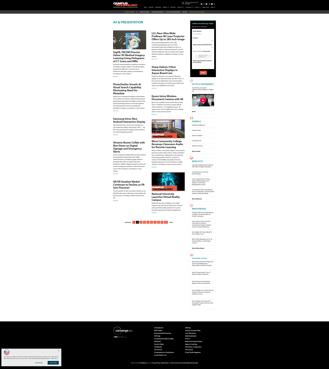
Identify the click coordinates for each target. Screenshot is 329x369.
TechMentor (158, 347)
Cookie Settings (39, 362)
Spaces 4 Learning (191, 344)
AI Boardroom (158, 328)
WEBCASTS (197, 161)
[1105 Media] (123, 346)
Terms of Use (175, 363)
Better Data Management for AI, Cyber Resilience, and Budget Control (202, 241)
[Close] (58, 350)
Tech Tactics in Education (193, 347)
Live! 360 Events (190, 333)
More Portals (196, 151)
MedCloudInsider (190, 336)
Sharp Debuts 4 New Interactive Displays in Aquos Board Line (165, 70)
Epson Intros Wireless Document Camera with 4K (167, 97)
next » (171, 222)
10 (166, 222)
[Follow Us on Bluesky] (206, 4)
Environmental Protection (162, 333)
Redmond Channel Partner (193, 341)
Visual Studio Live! (160, 355)
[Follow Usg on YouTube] (212, 4)
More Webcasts (197, 199)
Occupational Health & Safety (164, 339)
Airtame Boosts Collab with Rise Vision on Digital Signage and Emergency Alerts (129, 147)
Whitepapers (199, 208)
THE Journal (189, 350)
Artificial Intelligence (198, 125)
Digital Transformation (173, 12)
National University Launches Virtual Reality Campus (166, 196)
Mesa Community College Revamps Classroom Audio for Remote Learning (167, 144)
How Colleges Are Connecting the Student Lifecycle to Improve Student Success (203, 292)
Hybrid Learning (144, 12)
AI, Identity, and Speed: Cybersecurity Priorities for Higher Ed (203, 89)
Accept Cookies (53, 362)
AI (137, 12)
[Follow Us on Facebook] (209, 4)
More (212, 7)
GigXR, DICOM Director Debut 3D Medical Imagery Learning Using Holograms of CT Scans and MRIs (129, 56)
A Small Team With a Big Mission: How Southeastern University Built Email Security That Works (203, 191)
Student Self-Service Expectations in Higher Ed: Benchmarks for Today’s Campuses (203, 214)
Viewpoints (158, 7)
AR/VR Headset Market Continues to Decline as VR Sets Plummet (128, 184)
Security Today (159, 344)
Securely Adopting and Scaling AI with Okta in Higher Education (202, 166)
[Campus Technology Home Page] (125, 5)
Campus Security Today (192, 330)
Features (151, 7)
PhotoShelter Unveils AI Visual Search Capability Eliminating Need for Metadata (127, 89)
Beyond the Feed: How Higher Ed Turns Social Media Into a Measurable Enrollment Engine (202, 263)
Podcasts (180, 7)
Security (184, 12)
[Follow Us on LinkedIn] (201, 4)
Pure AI (187, 339)
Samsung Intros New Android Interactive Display (129, 120)
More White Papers (198, 248)
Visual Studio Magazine (193, 352)
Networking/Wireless (158, 12)
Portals (196, 121)
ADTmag (188, 328)
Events (197, 7)
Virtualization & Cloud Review (164, 352)
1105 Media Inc (142, 363)
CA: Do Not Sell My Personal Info (188, 363)
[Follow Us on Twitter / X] (204, 4)
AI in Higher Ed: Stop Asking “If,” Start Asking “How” (202, 233)
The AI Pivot (158, 350)
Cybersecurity (196, 130)
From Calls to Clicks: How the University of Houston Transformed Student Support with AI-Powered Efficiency (201, 224)
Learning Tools (196, 141)
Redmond (157, 341)
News (145, 7)
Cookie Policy (164, 363)
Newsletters (205, 7)
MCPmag (157, 336)
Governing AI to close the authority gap (200, 173)
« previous (127, 222)
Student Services (197, 146)
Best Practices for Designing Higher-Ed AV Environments (201, 282)
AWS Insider (158, 330)
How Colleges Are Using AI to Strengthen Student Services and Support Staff (202, 303)
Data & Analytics (197, 135)
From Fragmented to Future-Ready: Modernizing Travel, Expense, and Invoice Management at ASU (201, 181)
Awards (165, 7)
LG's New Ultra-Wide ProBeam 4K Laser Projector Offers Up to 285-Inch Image (168, 36)
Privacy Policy (206, 51)
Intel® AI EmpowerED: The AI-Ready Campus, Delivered (201, 273)
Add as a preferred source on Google (191, 3)
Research (173, 7)
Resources (189, 7)
